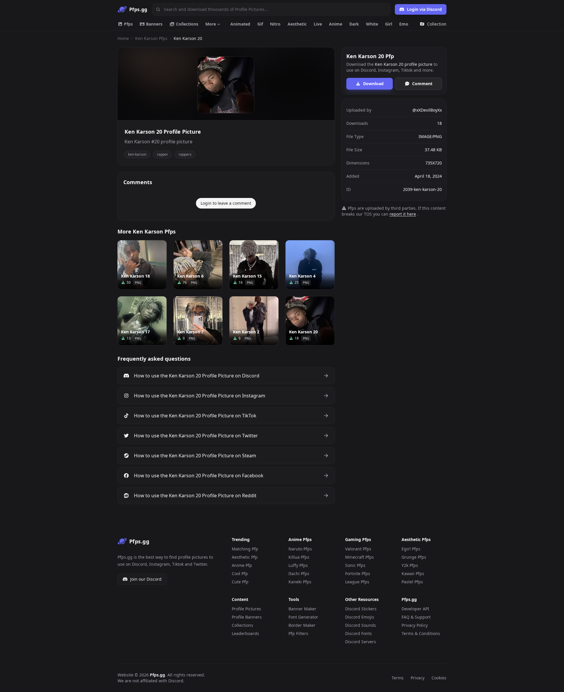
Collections (186, 24)
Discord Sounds (360, 625)
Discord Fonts (358, 633)
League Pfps (357, 581)
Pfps (128, 24)
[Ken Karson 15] (253, 264)
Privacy (417, 678)
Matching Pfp (245, 549)
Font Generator (303, 617)
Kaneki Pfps (299, 581)
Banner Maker (302, 609)
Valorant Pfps (358, 549)
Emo (403, 24)
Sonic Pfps (355, 565)
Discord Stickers (361, 609)
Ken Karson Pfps (151, 38)
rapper (162, 154)
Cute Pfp (240, 581)
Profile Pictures (246, 609)
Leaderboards (245, 633)
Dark (354, 24)
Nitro (275, 24)
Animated (240, 24)
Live (318, 24)
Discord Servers (360, 641)
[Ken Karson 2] (253, 320)
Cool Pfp (240, 573)
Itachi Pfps (298, 573)
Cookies (439, 678)
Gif (260, 24)
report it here (403, 214)
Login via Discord (424, 9)
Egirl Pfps (411, 549)
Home (123, 38)
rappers (185, 154)
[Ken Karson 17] (142, 320)
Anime (335, 24)
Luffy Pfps (298, 565)
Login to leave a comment (226, 203)
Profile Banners (247, 617)
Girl (388, 24)
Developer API (415, 609)
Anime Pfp (242, 565)
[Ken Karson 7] (198, 320)
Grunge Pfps (414, 557)
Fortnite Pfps (357, 573)
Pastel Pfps (412, 581)
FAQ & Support (416, 617)
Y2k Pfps (410, 565)
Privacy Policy (415, 625)
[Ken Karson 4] (310, 264)
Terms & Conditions (421, 633)
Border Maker (301, 625)
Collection (436, 24)
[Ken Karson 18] (142, 264)
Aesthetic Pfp (245, 557)
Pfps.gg (157, 675)
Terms (398, 678)
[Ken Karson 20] (310, 320)
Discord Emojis (359, 617)
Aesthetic (297, 24)
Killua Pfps (298, 557)
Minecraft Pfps (359, 557)
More (210, 24)
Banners (153, 24)
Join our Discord (146, 579)
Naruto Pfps (300, 549)
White (372, 24)
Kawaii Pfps (413, 573)
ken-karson (137, 154)
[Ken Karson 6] (198, 264)
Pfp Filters (298, 633)
